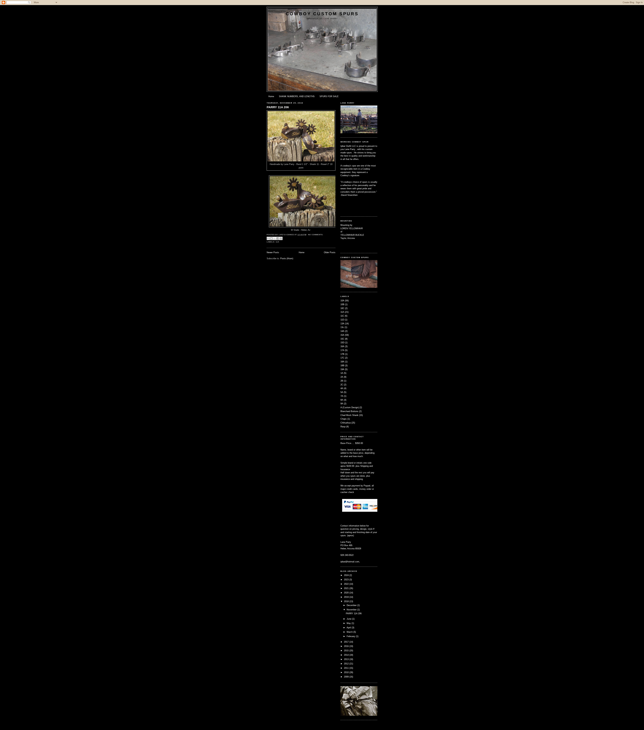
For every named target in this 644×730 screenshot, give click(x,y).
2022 (346, 584)
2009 (346, 676)
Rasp (342, 426)
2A (341, 377)
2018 (346, 601)
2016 (346, 646)
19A (342, 369)
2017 (346, 642)
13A (342, 323)
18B (342, 365)
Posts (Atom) (286, 258)
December (352, 605)
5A (341, 392)
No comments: (315, 235)
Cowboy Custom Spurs (322, 13)
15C (342, 339)
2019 (346, 597)
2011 (346, 668)
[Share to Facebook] (277, 238)
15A (342, 335)
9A (341, 403)
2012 (346, 663)
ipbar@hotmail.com (349, 561)
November (352, 609)
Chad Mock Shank (349, 415)
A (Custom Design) (349, 407)
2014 (346, 655)
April (349, 627)
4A (341, 388)
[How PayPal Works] (360, 511)
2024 (346, 575)
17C (342, 358)
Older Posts (329, 252)
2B (341, 381)
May (349, 623)
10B (342, 304)
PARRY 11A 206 (278, 107)
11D (342, 319)
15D (342, 342)
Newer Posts (273, 252)
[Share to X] (274, 238)
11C (342, 316)
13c (342, 327)
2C (341, 384)
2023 (346, 579)
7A (341, 396)
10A (342, 300)
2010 (346, 672)
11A (277, 242)
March (350, 632)
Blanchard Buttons (349, 411)
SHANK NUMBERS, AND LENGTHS (297, 96)
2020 (346, 592)
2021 (346, 588)
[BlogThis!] (271, 238)
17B (342, 354)
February (351, 636)
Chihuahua (345, 422)
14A (342, 331)
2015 (346, 650)
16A (342, 346)
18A (342, 361)
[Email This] (268, 238)
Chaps (343, 419)
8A (341, 400)
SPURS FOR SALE (329, 96)
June (349, 619)
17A (342, 350)
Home (271, 96)
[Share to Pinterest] (281, 238)
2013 (346, 659)
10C (342, 308)
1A (341, 373)
